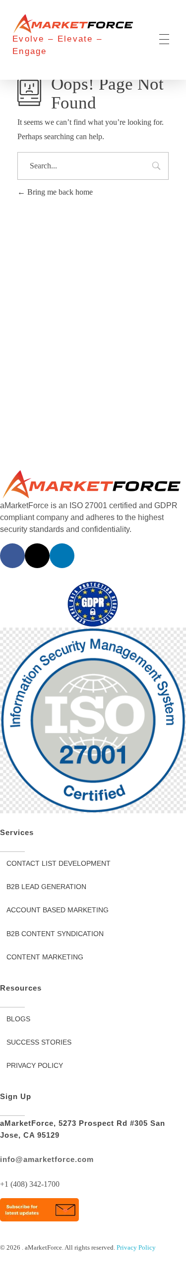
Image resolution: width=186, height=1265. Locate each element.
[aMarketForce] (74, 23)
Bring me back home (59, 192)
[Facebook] (12, 555)
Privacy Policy (136, 1247)
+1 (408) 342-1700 (30, 1184)
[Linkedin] (62, 555)
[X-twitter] (37, 555)
